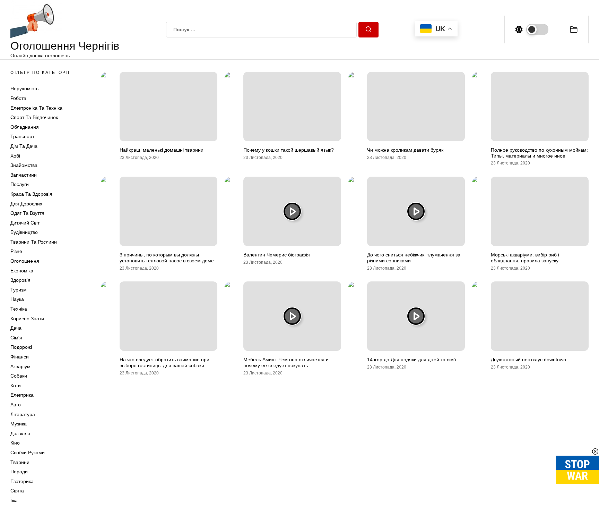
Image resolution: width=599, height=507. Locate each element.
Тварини (19, 462)
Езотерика (22, 481)
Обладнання (24, 127)
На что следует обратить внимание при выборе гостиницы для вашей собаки (164, 362)
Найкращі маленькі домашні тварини (161, 150)
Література (22, 414)
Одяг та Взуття (27, 213)
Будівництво (24, 232)
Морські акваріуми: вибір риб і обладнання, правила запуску (525, 257)
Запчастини (23, 175)
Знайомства (23, 165)
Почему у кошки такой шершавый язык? (288, 150)
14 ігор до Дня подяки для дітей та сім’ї (411, 359)
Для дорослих (26, 203)
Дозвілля (20, 433)
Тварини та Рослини (33, 242)
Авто (15, 404)
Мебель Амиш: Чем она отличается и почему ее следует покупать (286, 362)
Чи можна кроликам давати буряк (405, 150)
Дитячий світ (25, 223)
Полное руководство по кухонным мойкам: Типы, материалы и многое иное (539, 153)
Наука (17, 299)
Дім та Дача (23, 146)
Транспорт (22, 136)
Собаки (18, 376)
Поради (19, 471)
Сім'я (16, 337)
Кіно (15, 443)
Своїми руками (27, 452)
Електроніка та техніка (36, 108)
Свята (17, 490)
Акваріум (20, 366)
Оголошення (24, 261)
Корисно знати (27, 318)
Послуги (19, 184)
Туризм (18, 290)
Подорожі (21, 347)
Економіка (21, 270)
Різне (16, 251)
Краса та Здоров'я (31, 194)
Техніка (18, 309)
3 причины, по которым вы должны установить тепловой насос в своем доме (167, 257)
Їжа (14, 500)
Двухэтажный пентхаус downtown (528, 359)
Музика (18, 423)
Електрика (22, 395)
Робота (18, 98)
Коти (15, 385)
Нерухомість (24, 88)
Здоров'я (20, 280)
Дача (15, 328)
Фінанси (19, 357)
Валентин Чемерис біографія (276, 254)
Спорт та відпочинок (34, 117)
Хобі (15, 156)
